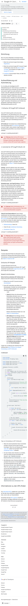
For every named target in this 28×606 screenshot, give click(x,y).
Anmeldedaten (7, 283)
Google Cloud (4, 569)
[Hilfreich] (10, 21)
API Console (4, 218)
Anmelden (24, 1)
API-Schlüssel (15, 125)
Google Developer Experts (6, 531)
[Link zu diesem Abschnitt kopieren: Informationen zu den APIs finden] (2, 488)
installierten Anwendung (16, 227)
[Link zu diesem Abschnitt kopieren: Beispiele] (9, 250)
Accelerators (4, 533)
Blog (2, 542)
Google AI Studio (4, 565)
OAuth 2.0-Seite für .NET (8, 258)
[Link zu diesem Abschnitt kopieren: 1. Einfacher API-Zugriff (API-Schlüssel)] (2, 110)
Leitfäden (5, 18)
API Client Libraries (13, 2)
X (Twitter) (3, 550)
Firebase (3, 563)
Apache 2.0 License (8, 515)
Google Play (3, 572)
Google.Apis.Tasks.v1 (9, 450)
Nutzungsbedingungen (6, 599)
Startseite (3, 16)
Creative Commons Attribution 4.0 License (11, 514)
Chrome (3, 561)
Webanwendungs (8, 224)
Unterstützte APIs (7, 491)
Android (2, 559)
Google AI (3, 591)
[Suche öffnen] (20, 1)
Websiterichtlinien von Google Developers (16, 516)
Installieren (6, 73)
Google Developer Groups (6, 529)
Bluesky (2, 544)
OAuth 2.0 (11, 163)
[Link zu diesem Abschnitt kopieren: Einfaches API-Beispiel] (16, 263)
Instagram (3, 546)
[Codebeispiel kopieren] (26, 356)
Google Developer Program (7, 527)
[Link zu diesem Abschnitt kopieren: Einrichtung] (10, 54)
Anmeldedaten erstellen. (20, 334)
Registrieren (7, 63)
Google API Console (8, 71)
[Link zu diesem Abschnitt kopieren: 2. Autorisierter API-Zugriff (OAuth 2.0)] (2, 149)
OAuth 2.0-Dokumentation (13, 313)
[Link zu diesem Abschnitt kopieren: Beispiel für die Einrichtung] (15, 274)
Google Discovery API (18, 268)
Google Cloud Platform (6, 589)
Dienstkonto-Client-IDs (9, 229)
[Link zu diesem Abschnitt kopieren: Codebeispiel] (9, 353)
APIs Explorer (14, 497)
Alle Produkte (4, 594)
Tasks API (6, 448)
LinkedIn (3, 548)
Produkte (8, 16)
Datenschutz (15, 599)
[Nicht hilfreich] (12, 21)
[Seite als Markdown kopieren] (16, 24)
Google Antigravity (5, 567)
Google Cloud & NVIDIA (6, 536)
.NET (22, 16)
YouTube (3, 553)
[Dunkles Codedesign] (24, 356)
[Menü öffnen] (2, 1)
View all (2, 574)
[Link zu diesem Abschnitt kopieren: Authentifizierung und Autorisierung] (12, 83)
